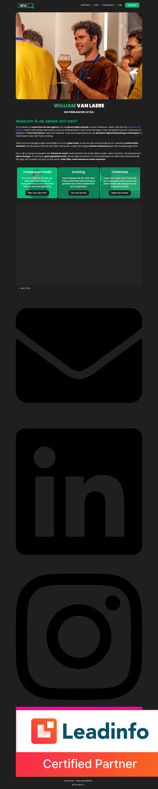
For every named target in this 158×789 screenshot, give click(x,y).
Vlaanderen (108, 5)
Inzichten (85, 5)
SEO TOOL (25, 288)
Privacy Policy (69, 780)
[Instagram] (79, 708)
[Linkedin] (79, 563)
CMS (96, 5)
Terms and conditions (84, 780)
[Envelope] (79, 418)
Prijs (120, 5)
